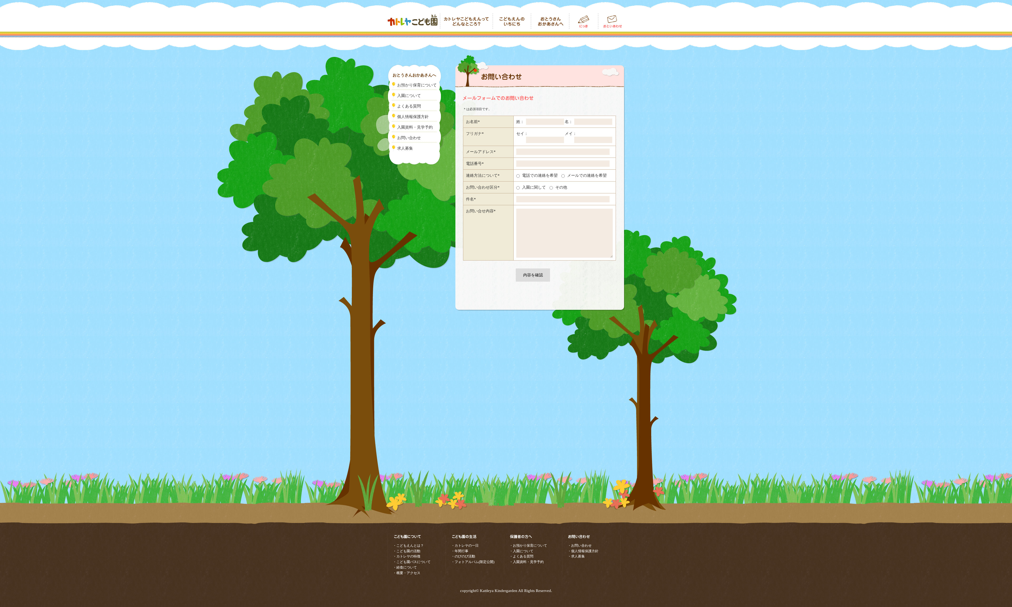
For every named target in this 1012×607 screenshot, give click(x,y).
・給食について (405, 567)
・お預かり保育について (528, 545)
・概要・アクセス (406, 573)
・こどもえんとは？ (408, 545)
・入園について (521, 551)
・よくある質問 (521, 556)
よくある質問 (409, 106)
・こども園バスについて (412, 562)
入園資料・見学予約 (415, 127)
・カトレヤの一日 (465, 545)
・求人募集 (576, 556)
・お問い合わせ (580, 545)
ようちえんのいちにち (512, 21)
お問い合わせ (611, 21)
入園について (409, 96)
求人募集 (405, 148)
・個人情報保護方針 (583, 551)
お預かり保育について (417, 85)
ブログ (583, 21)
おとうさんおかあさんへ (550, 21)
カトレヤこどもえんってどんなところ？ (466, 21)
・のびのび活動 (463, 556)
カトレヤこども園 (413, 21)
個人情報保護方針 (413, 117)
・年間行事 (459, 551)
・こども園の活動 (406, 551)
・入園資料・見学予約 (526, 562)
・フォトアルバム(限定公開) (472, 562)
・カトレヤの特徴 (406, 556)
